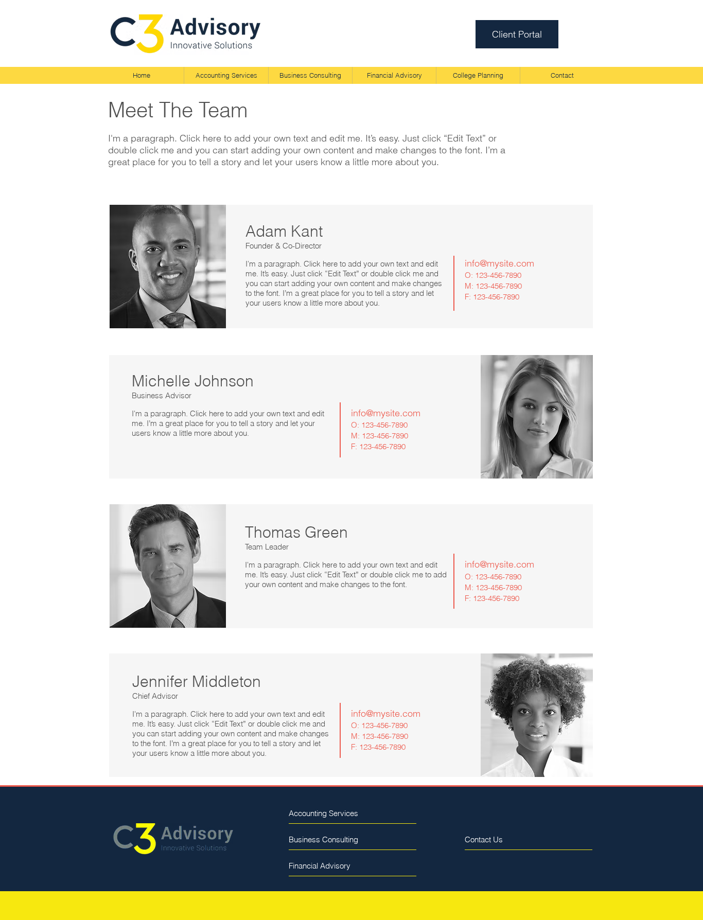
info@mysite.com (499, 263)
